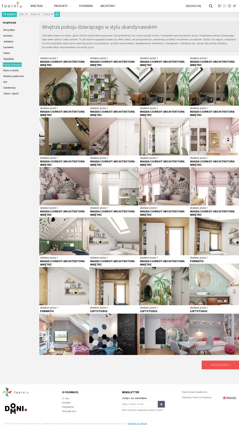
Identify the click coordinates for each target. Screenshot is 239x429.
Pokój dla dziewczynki (114, 131)
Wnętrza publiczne (13, 76)
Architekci (107, 6)
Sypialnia (8, 58)
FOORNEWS (86, 6)
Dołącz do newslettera (134, 398)
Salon (6, 53)
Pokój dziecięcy (12, 64)
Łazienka (8, 47)
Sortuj (47, 14)
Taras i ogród (10, 93)
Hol (5, 82)
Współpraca (69, 411)
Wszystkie (9, 30)
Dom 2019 (64, 330)
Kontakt (66, 402)
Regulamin (68, 407)
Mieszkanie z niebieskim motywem (114, 330)
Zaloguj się (193, 6)
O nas (65, 398)
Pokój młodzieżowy (64, 81)
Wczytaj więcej (220, 365)
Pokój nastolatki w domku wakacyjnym (114, 230)
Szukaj (211, 6)
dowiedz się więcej (137, 423)
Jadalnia (8, 41)
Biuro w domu (11, 70)
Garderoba (9, 87)
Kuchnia (7, 35)
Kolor (33, 14)
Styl (21, 14)
